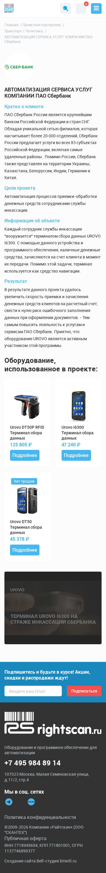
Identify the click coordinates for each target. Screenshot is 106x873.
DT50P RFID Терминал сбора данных (27, 432)
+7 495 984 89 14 (32, 762)
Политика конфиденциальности (40, 817)
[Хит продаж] (27, 500)
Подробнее (24, 455)
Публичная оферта (25, 838)
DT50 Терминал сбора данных (26, 527)
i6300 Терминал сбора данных (78, 432)
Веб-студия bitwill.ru (57, 861)
